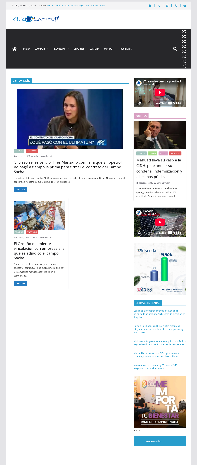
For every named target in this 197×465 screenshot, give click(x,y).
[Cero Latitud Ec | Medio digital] (14, 48)
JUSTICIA (152, 153)
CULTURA (94, 48)
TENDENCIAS (32, 151)
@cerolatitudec (153, 441)
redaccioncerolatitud (43, 156)
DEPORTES (79, 48)
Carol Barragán (163, 183)
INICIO (26, 48)
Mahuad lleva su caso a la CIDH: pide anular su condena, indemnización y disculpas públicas (159, 168)
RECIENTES (126, 48)
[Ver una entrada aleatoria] (183, 31)
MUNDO (108, 48)
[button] (46, 49)
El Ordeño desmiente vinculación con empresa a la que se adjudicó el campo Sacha (39, 251)
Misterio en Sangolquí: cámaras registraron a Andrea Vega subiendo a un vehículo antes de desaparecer (76, 7)
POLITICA (163, 153)
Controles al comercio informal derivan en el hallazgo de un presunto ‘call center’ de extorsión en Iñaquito (159, 314)
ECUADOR (40, 48)
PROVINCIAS (59, 48)
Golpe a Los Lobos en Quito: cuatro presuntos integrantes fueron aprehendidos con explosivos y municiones (158, 329)
